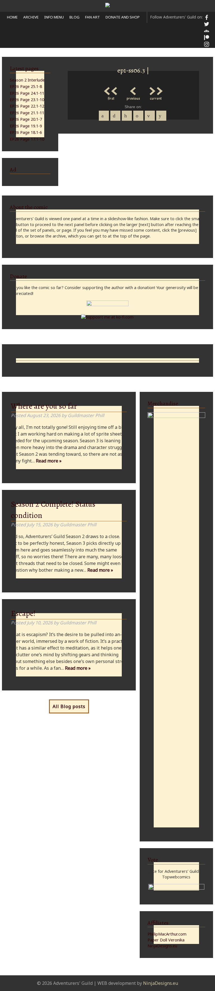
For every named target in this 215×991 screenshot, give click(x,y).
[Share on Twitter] (115, 116)
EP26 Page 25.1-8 (26, 86)
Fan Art (92, 17)
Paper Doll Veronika (166, 940)
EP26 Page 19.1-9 (26, 126)
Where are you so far (44, 406)
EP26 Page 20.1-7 (26, 119)
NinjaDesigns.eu (162, 945)
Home (12, 17)
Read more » (49, 461)
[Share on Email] (150, 116)
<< (111, 89)
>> (155, 89)
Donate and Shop (123, 17)
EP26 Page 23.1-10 (27, 99)
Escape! (23, 613)
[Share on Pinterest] (127, 116)
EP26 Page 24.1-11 (27, 93)
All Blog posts (69, 706)
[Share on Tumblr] (138, 116)
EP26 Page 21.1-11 (27, 112)
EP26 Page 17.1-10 (27, 139)
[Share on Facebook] (104, 116)
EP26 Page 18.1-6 (26, 132)
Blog (74, 17)
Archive (31, 17)
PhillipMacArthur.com (167, 934)
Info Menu (54, 17)
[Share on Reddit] (161, 116)
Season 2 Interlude (27, 80)
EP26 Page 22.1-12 (27, 106)
